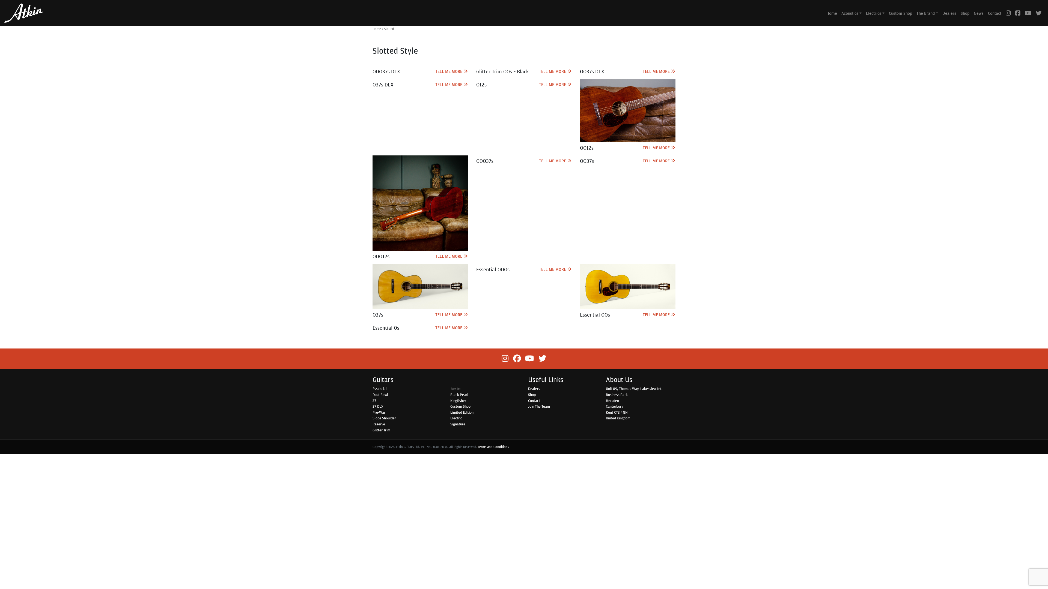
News (979, 13)
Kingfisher (458, 400)
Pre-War (379, 412)
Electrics (873, 13)
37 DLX (378, 406)
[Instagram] (1008, 13)
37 (374, 400)
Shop (965, 13)
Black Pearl (459, 394)
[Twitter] (1039, 13)
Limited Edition (462, 412)
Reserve (379, 424)
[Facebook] (1018, 13)
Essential (380, 388)
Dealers (949, 13)
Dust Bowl (380, 394)
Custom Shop (900, 13)
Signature (457, 424)
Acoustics (849, 13)
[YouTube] (1028, 13)
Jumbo (455, 388)
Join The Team (539, 406)
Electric (456, 418)
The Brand (925, 13)
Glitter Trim (381, 430)
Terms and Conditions (493, 446)
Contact (994, 13)
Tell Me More (449, 71)
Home (831, 13)
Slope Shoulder (384, 418)
